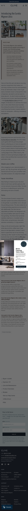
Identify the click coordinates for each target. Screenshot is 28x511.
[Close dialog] (27, 241)
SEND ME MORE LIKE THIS (21, 266)
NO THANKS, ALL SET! (21, 268)
